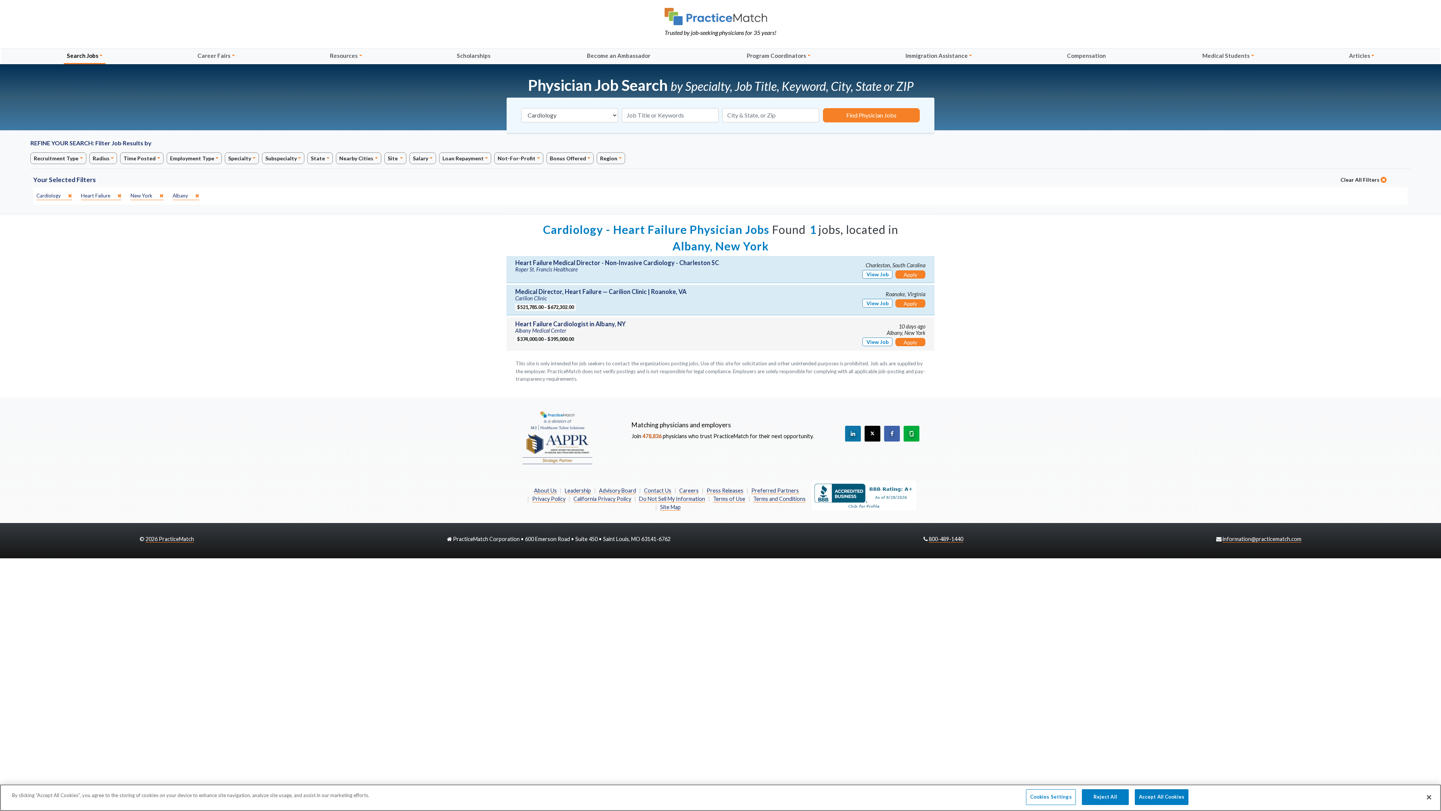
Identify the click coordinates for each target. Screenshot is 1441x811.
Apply (910, 274)
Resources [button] (344, 55)
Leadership (578, 490)
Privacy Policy (549, 499)
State (318, 158)
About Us (545, 490)
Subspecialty (281, 158)
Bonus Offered (568, 158)
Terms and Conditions (779, 499)
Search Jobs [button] (82, 55)
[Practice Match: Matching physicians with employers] (720, 16)
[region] (720, 797)
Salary (420, 158)
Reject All (1105, 797)
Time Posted (139, 158)
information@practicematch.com (1262, 539)
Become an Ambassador (618, 55)
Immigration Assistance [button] (937, 55)
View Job (877, 274)
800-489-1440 (946, 539)
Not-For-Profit (516, 158)
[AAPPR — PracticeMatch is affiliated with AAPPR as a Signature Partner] (557, 437)
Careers (689, 490)
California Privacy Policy (602, 499)
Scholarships (473, 55)
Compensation (1086, 55)
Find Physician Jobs (871, 115)
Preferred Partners (775, 490)
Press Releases (725, 490)
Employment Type (192, 158)
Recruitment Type (56, 158)
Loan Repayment (463, 158)
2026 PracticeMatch (170, 539)
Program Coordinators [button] (776, 55)
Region (608, 158)
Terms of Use (729, 499)
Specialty (239, 158)
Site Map (670, 507)
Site (393, 158)
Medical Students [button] (1226, 55)
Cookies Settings (1051, 797)
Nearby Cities (356, 158)
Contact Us (657, 490)
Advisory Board (617, 490)
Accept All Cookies (1161, 797)
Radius (101, 158)
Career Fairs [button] (213, 55)
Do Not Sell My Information (672, 499)
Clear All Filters (1360, 179)
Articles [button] (1359, 55)
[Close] (1429, 797)
